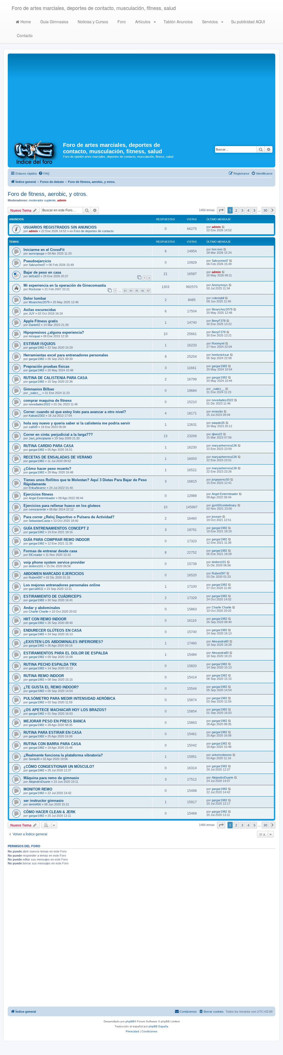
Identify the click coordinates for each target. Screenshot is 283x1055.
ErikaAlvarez (37, 487)
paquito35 (218, 422)
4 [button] (248, 210)
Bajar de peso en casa (42, 272)
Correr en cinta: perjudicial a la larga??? (58, 434)
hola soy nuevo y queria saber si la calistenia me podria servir (76, 423)
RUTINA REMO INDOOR (43, 676)
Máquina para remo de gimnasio (51, 778)
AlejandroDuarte (39, 781)
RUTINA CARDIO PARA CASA (48, 446)
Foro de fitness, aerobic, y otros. (48, 194)
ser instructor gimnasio (43, 801)
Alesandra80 (220, 641)
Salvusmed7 (37, 264)
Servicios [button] (210, 21)
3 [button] (242, 210)
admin (61, 200)
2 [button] (236, 210)
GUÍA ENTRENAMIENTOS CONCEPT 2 (56, 528)
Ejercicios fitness (38, 494)
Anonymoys (220, 285)
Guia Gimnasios (53, 21)
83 (125, 290)
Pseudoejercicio (37, 261)
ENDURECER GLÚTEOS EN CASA (52, 630)
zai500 (33, 427)
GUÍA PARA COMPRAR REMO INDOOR (56, 540)
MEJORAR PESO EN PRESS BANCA (54, 721)
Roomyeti (218, 343)
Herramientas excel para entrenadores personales (65, 355)
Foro (121, 21)
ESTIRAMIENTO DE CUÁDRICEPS (52, 596)
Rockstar (35, 289)
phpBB (129, 1021)
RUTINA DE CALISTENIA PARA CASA (55, 378)
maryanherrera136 (224, 445)
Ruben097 (36, 577)
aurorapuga (36, 253)
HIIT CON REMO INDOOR (44, 619)
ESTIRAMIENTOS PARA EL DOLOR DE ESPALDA (65, 653)
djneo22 (217, 434)
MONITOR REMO (37, 789)
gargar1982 (36, 347)
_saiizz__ (35, 393)
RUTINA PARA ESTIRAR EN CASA (52, 732)
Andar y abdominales (41, 608)
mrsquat (34, 336)
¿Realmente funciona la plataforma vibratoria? (63, 755)
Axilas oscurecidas (39, 310)
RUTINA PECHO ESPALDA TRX (50, 664)
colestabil (218, 298)
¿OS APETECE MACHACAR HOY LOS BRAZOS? (64, 710)
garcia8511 (36, 588)
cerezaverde (37, 509)
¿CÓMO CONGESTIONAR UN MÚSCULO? (58, 766)
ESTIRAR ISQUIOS (39, 344)
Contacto (24, 35)
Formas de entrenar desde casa (50, 551)
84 (131, 290)
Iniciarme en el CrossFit (43, 250)
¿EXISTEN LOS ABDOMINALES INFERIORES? (63, 642)
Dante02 (34, 324)
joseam (216, 516)
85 (136, 290)
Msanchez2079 (39, 302)
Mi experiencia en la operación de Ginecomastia (64, 285)
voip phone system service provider (54, 562)
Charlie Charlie (38, 611)
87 (148, 290)
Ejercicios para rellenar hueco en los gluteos (61, 506)
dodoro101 (36, 566)
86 (142, 290)
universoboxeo (222, 754)
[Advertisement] (141, 96)
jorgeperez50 (220, 479)
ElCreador (35, 554)
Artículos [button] (142, 21)
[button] (221, 210)
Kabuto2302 (37, 415)
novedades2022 (39, 404)
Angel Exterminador (42, 498)
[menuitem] (43, 173)
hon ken (217, 249)
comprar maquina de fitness (47, 400)
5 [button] (254, 210)
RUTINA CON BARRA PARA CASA (52, 744)
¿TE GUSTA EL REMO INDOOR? (51, 687)
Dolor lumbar (34, 298)
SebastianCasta (39, 520)
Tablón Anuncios (178, 21)
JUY (32, 313)
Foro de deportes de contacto (94, 231)
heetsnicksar (220, 354)
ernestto (217, 411)
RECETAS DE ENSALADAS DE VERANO (57, 457)
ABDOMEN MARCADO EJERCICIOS (53, 574)
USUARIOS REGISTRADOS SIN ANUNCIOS (60, 227)
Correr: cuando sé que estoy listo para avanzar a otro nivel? (74, 412)
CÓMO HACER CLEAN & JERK (49, 812)
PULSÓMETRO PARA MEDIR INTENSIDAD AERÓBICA (69, 698)
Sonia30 (34, 759)
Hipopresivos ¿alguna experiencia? (53, 332)
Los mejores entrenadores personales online (61, 585)
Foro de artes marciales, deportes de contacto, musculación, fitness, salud (94, 7)
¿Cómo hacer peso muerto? (47, 468)
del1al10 (34, 276)
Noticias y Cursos (92, 21)
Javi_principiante (40, 438)
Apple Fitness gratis (40, 321)
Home (25, 21)
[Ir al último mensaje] (223, 227)
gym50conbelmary (224, 505)
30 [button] (265, 210)
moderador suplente (42, 200)
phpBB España (158, 1026)
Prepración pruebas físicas (46, 366)
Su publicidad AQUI (247, 21)
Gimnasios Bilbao (38, 389)
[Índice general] (36, 152)
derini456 (35, 804)
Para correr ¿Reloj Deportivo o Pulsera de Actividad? (68, 517)
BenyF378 (219, 320)
